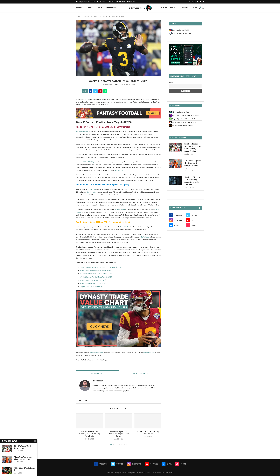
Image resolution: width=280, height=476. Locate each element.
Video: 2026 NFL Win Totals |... (24, 469)
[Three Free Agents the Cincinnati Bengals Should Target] (118, 420)
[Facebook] (189, 1)
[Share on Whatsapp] (105, 91)
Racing (90, 8)
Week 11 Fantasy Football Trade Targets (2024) (96, 277)
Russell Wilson (96, 222)
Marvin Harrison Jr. (96, 127)
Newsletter (131, 1)
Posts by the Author (140, 373)
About (111, 1)
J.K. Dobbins (95, 184)
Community (183, 8)
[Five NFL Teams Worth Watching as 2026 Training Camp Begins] (89, 420)
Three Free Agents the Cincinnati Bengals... (23, 458)
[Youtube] (197, 1)
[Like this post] (86, 91)
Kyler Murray (118, 170)
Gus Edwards (91, 192)
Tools (172, 8)
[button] (79, 429)
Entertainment (112, 8)
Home (78, 16)
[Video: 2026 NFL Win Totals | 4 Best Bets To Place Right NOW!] (147, 420)
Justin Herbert (120, 209)
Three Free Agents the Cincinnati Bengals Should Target (118, 434)
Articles (86, 16)
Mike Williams (144, 237)
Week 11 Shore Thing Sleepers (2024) (93, 280)
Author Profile (96, 373)
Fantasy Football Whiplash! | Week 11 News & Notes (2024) (100, 267)
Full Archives (120, 1)
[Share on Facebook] (90, 91)
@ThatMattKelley (148, 352)
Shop (195, 8)
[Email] (200, 1)
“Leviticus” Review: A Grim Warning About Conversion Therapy (192, 181)
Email (171, 82)
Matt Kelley (114, 84)
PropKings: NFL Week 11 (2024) (91, 287)
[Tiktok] (203, 1)
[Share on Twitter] (95, 91)
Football (79, 8)
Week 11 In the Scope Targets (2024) (93, 283)
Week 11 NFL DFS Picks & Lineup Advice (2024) (96, 274)
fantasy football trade (96, 352)
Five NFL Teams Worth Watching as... (22, 447)
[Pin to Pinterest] (100, 91)
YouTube (163, 8)
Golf (100, 8)
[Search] (203, 8)
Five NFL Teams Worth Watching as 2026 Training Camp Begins (89, 434)
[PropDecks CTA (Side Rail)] (185, 45)
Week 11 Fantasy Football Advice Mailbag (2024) (96, 270)
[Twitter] (192, 1)
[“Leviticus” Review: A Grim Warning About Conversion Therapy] (175, 180)
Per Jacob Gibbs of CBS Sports (86, 162)
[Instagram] (194, 1)
